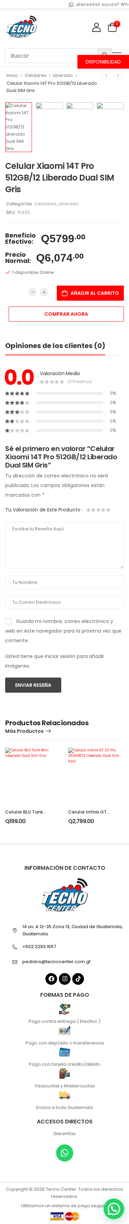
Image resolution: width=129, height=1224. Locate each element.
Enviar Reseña (33, 685)
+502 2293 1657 (39, 946)
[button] (114, 1209)
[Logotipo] (21, 26)
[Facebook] (51, 979)
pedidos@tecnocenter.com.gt (56, 961)
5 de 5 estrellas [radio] (108, 510)
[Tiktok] (78, 979)
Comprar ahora (66, 314)
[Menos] (33, 292)
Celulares (35, 75)
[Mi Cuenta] (96, 27)
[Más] (44, 292)
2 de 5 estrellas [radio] (93, 510)
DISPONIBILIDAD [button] (103, 61)
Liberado (63, 75)
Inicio (12, 75)
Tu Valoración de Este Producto (44, 509)
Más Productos (24, 731)
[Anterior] (106, 75)
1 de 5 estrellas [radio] (88, 510)
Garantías (64, 1133)
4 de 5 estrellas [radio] (103, 510)
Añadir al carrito (95, 293)
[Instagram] (65, 979)
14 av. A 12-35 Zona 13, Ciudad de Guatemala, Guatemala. (72, 930)
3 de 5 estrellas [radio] (98, 510)
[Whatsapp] (64, 1153)
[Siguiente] (118, 75)
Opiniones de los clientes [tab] (55, 345)
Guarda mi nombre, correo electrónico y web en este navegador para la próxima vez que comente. (63, 631)
